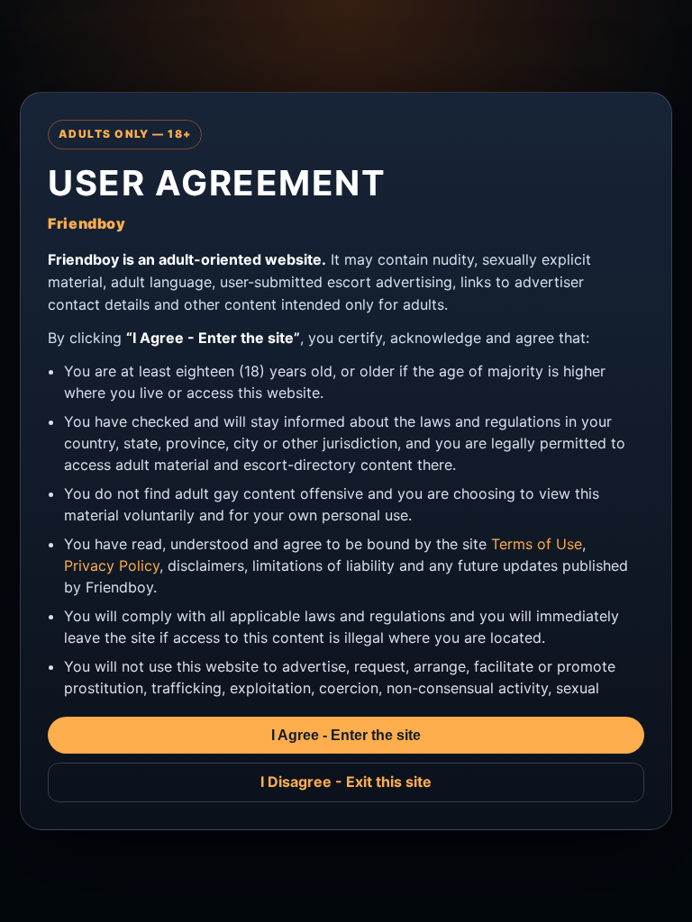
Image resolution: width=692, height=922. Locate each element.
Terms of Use (536, 544)
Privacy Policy (111, 565)
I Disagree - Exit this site (346, 782)
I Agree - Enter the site (346, 735)
